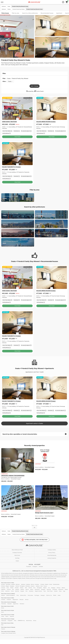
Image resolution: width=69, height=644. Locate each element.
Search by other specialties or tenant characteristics (20, 434)
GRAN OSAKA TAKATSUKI (9, 121)
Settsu (6, 616)
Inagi (64, 591)
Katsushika (37, 589)
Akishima (7, 591)
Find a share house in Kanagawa (8, 602)
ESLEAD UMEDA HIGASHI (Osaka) (46, 121)
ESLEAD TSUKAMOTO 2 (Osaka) (11, 167)
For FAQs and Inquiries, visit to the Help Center (35, 539)
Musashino (60, 589)
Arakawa (17, 589)
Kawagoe (43, 595)
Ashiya (34, 620)
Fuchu (2, 591)
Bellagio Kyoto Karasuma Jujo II (44, 512)
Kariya (2, 608)
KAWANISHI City (21, 620)
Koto (34, 587)
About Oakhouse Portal (17, 549)
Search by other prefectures (30, 13)
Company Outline (52, 549)
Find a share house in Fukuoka (8, 627)
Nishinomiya (29, 620)
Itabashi (22, 589)
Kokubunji (31, 591)
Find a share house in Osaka (7, 614)
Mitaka (66, 589)
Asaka (59, 595)
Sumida (30, 587)
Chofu (12, 591)
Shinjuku (17, 587)
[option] (17, 108)
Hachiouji (49, 589)
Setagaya (53, 587)
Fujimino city (49, 595)
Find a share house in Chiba (7, 597)
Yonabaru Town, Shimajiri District (8, 633)
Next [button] (31, 108)
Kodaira (55, 591)
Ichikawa (3, 599)
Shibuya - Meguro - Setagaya (7, 586)
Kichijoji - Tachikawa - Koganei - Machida (10, 584)
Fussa (60, 591)
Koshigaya (36, 595)
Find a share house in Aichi (7, 606)
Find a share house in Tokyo (7, 582)
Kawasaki (9, 603)
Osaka (10, 197)
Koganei (22, 591)
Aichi (10, 242)
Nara (2, 624)
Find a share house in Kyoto (7, 610)
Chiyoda (3, 587)
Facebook (28, 566)
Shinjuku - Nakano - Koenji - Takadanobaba (49, 584)
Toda (17, 595)
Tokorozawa (30, 595)
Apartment (59, 13)
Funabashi (9, 599)
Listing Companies (51, 558)
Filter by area (15, 13)
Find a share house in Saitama (8, 593)
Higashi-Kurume (38, 591)
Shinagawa (39, 587)
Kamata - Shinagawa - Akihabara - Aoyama (25, 586)
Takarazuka (3, 620)
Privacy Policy (51, 552)
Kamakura (22, 603)
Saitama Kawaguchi (10, 595)
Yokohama (3, 603)
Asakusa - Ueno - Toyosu (41, 586)
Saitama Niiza (23, 595)
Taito (26, 587)
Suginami (3, 589)
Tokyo (10, 214)
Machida (17, 591)
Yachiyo (26, 599)
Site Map (17, 558)
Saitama (10, 223)
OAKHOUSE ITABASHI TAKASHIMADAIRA (12, 475)
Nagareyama (15, 599)
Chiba (44, 223)
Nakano (63, 587)
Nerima (27, 589)
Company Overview (17, 552)
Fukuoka (3, 629)
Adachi (31, 589)
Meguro (45, 587)
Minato (11, 587)
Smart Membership (51, 555)
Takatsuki (12, 616)
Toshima (9, 589)
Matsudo (21, 599)
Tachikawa (54, 589)
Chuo (7, 587)
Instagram (35, 566)
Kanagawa (44, 214)
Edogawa (43, 589)
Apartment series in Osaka (34, 423)
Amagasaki (10, 620)
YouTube (41, 566)
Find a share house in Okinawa (8, 631)
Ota (49, 587)
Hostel (17, 560)
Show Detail (17, 136)
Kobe (15, 620)
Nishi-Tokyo (50, 591)
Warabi (54, 595)
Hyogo (44, 233)
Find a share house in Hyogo (7, 618)
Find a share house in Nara (7, 623)
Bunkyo (21, 587)
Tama (44, 591)
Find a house (5, 13)
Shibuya (58, 587)
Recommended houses (47, 13)
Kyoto (10, 233)
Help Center (17, 555)
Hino (26, 591)
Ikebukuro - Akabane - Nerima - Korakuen (30, 584)
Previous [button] (4, 108)
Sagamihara (15, 603)
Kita (13, 589)
